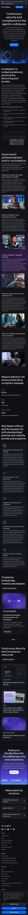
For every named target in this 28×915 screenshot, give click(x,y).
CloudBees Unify (5, 835)
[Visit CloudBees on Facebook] (2, 829)
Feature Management (6, 842)
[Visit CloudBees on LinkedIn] (14, 829)
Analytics (3, 849)
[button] (11, 639)
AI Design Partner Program (7, 871)
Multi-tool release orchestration (8, 860)
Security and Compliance (7, 840)
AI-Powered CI (4, 856)
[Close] (26, 893)
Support (3, 880)
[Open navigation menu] (25, 7)
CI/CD (2, 838)
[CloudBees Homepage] (6, 826)
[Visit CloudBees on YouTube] (8, 829)
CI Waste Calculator (5, 885)
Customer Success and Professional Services (11, 883)
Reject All (14, 908)
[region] (14, 903)
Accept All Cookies (14, 912)
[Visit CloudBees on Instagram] (5, 829)
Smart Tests (4, 844)
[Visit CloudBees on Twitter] (11, 829)
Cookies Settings (14, 904)
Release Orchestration (6, 847)
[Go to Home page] (5, 7)
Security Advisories (5, 876)
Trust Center (4, 874)
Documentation (4, 878)
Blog (2, 869)
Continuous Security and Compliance (9, 862)
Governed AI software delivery (8, 858)
